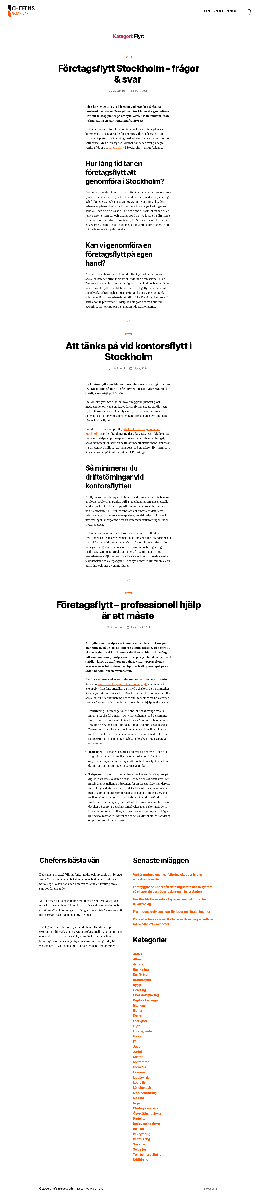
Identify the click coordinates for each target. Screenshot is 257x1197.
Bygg (137, 985)
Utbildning (140, 1160)
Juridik (138, 1052)
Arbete (138, 964)
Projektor (140, 1118)
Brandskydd (142, 980)
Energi (137, 1016)
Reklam (138, 1129)
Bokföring (140, 974)
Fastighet (140, 1021)
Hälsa (137, 1036)
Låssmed (140, 1072)
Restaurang (141, 1139)
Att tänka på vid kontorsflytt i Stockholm (128, 351)
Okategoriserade (146, 1108)
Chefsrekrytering (146, 995)
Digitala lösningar (146, 1000)
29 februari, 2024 (140, 627)
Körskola (139, 1067)
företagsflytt (116, 148)
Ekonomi (139, 1005)
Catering (139, 990)
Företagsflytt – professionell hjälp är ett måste (128, 610)
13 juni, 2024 (140, 368)
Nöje (136, 1103)
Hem (207, 10)
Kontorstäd (141, 1062)
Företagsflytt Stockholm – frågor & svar (128, 73)
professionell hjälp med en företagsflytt (122, 684)
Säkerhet (140, 1144)
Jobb (137, 1046)
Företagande (142, 1031)
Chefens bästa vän (61, 1188)
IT (134, 1041)
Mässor (138, 1098)
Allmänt (138, 959)
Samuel (121, 90)
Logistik (139, 1082)
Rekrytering (142, 1134)
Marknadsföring (145, 1093)
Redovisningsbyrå (146, 1124)
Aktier (137, 954)
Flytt (128, 56)
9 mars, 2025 (140, 90)
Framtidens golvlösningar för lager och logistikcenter (171, 912)
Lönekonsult (142, 1088)
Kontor (138, 1057)
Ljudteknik (141, 1077)
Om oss (218, 10)
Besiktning (141, 969)
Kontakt (231, 10)
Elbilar (137, 1011)
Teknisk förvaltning (147, 1154)
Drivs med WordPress (90, 1188)
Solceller (139, 1149)
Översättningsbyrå (147, 1113)
